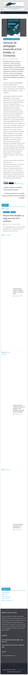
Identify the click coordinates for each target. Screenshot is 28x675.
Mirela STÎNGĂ (15, 59)
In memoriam (6, 212)
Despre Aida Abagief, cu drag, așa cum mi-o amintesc (13, 218)
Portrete (13, 212)
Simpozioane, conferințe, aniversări (11, 39)
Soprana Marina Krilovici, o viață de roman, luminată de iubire (18, 291)
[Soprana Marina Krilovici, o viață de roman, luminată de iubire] (7, 292)
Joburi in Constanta (7, 600)
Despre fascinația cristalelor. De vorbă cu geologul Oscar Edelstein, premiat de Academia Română (19, 409)
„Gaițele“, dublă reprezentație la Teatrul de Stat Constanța (13, 189)
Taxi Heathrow (5, 592)
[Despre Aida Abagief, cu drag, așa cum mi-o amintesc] (14, 209)
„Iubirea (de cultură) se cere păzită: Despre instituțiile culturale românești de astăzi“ (13, 196)
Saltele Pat (4, 594)
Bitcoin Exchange (6, 596)
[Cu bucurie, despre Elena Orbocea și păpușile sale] (7, 527)
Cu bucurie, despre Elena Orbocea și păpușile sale (18, 526)
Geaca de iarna (5, 598)
